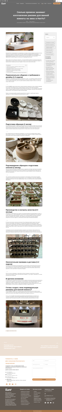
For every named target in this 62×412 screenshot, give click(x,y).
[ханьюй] (3, 3)
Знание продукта (49, 52)
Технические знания (49, 54)
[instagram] (7, 0)
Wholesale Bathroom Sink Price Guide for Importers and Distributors (50, 64)
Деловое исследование (50, 44)
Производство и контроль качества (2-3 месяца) (13, 69)
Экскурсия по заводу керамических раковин (37, 399)
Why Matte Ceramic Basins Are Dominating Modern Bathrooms (50, 68)
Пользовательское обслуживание (31, 3)
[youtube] (5, 0)
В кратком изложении (10, 71)
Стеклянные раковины (25, 404)
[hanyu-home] (8, 390)
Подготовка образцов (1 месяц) (11, 67)
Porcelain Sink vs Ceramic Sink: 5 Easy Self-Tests (50, 61)
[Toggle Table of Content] (25, 65)
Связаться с (49, 3)
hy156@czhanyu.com (10, 376)
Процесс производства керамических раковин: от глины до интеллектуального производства (50, 79)
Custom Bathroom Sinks (12, 330)
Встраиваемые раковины (25, 394)
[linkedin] (3, 0)
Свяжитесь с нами (37, 402)
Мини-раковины (23, 398)
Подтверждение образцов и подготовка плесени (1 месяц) (15, 68)
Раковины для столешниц (25, 391)
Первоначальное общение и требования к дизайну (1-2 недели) (15, 66)
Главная (17, 3)
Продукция (22, 3)
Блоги (42, 3)
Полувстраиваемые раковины (26, 395)
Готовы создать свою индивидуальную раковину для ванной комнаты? (17, 72)
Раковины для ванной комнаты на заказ (50, 47)
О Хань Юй (36, 394)
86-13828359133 (48, 393)
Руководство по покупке (50, 42)
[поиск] (54, 0)
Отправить (44, 379)
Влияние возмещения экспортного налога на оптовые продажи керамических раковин (50, 73)
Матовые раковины (24, 400)
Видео (45, 3)
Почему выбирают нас (37, 400)
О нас (39, 3)
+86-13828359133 (49, 390)
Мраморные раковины (24, 401)
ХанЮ (10, 86)
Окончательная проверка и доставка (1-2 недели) (14, 70)
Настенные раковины (24, 397)
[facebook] (1, 0)
